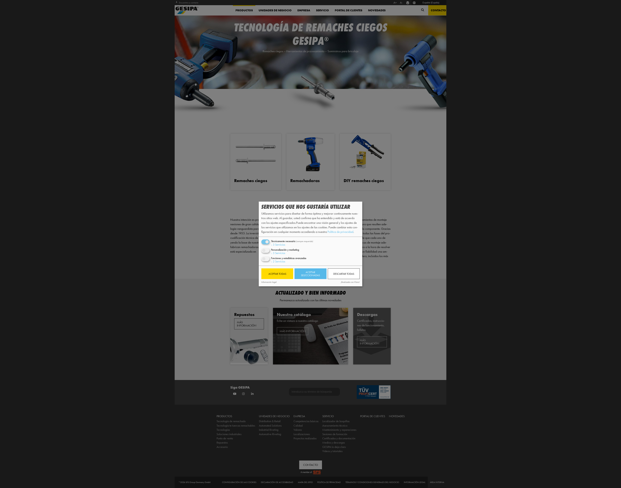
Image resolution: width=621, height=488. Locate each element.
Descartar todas (343, 273)
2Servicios (278, 261)
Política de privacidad (340, 232)
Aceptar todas (277, 273)
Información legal (269, 282)
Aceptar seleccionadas (310, 274)
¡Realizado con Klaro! (350, 282)
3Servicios (278, 244)
